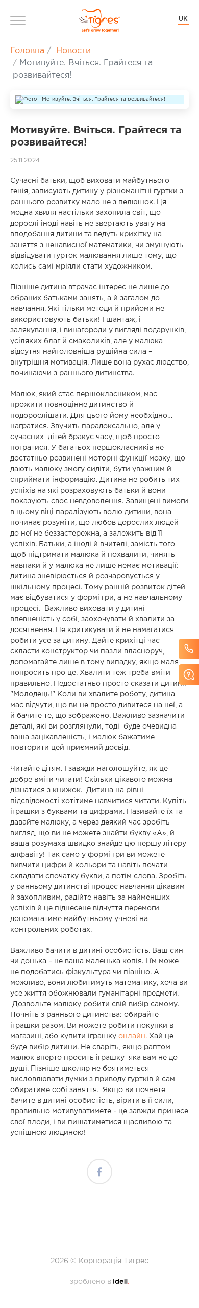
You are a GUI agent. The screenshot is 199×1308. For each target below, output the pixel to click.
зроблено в (99, 1282)
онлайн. (132, 1036)
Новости (73, 51)
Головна (27, 51)
